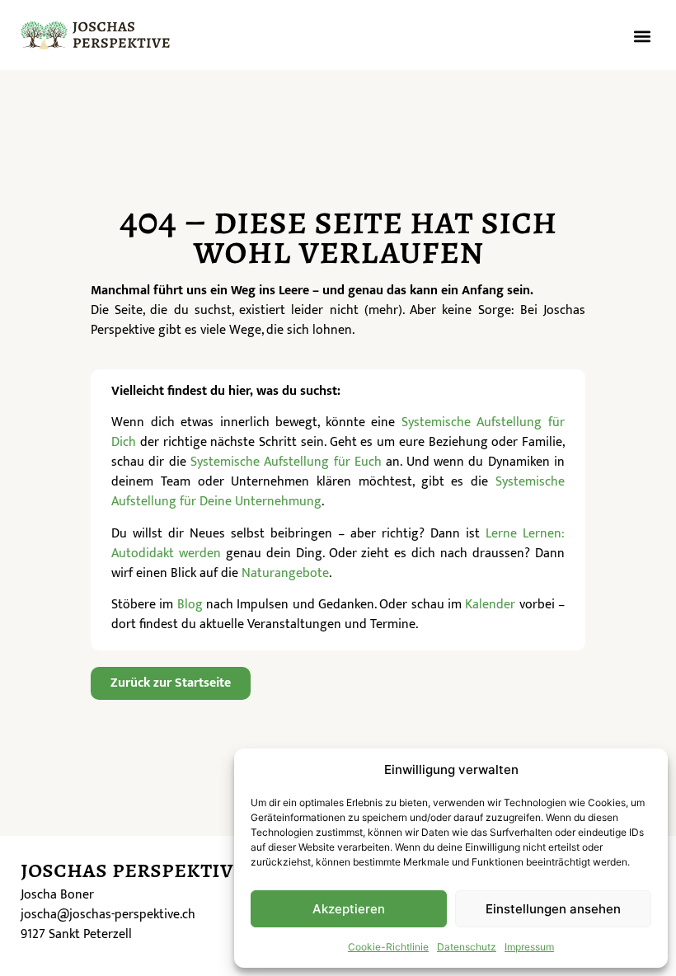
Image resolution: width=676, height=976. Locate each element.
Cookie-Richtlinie (388, 947)
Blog (190, 605)
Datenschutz (466, 947)
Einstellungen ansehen (553, 909)
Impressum (529, 947)
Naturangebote (285, 573)
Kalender (490, 605)
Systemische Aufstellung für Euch (286, 462)
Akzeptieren (348, 909)
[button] (641, 35)
